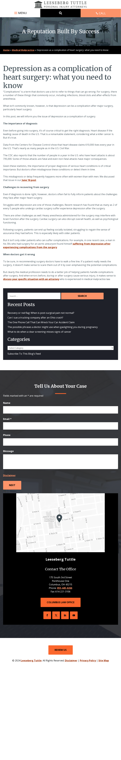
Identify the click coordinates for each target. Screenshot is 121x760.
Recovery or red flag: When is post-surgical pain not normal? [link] (41, 312)
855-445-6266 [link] (64, 588)
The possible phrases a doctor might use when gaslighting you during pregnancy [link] (53, 327)
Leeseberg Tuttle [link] (31, 660)
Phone (6, 435)
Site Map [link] (103, 660)
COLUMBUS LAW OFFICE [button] (60, 602)
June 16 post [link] (29, 180)
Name (6, 403)
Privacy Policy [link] (88, 660)
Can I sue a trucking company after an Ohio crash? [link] (35, 317)
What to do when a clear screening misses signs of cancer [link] (40, 331)
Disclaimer (9, 475)
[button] (20, 13)
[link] (61, 4)
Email (7, 419)
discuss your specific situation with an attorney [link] (31, 279)
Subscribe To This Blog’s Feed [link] (24, 353)
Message (8, 451)
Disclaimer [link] (71, 660)
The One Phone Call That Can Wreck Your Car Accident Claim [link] (41, 322)
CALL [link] (102, 13)
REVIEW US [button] (61, 650)
